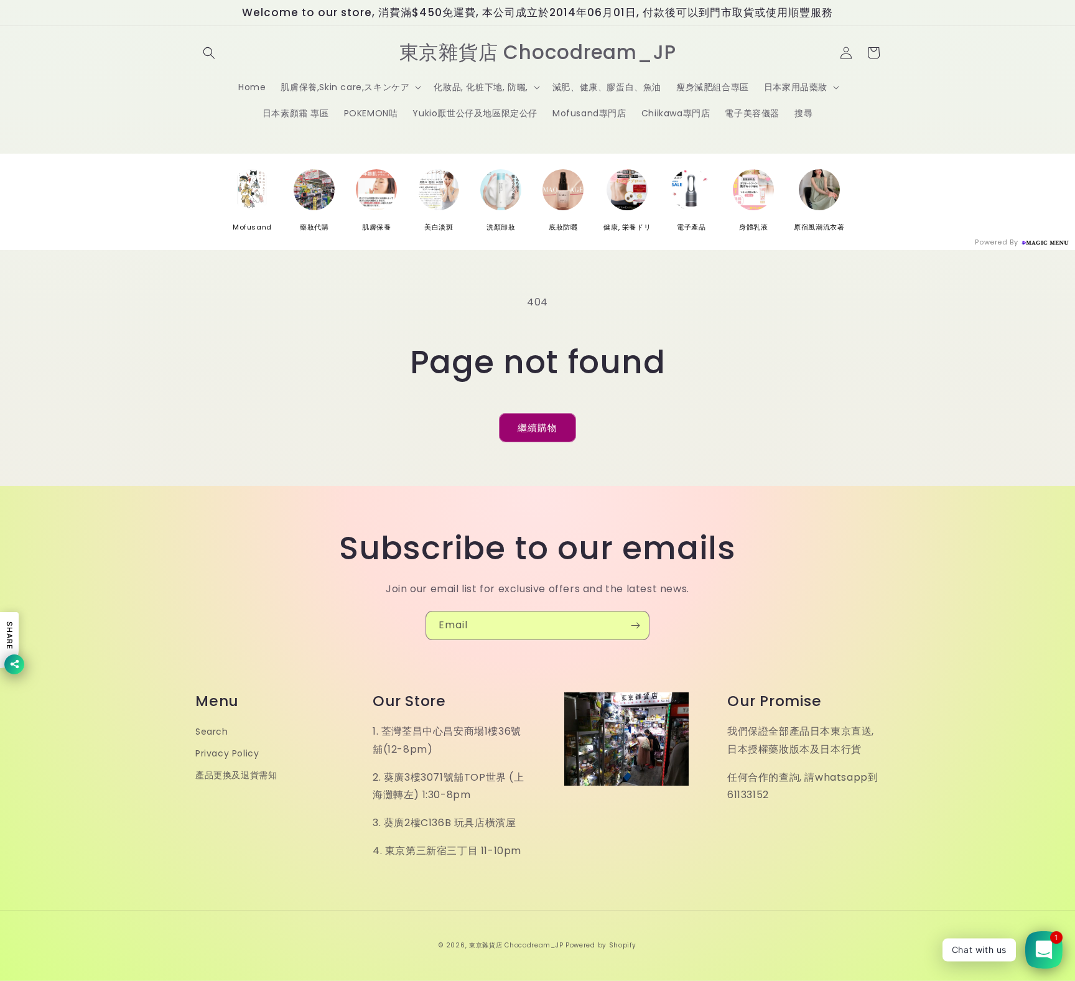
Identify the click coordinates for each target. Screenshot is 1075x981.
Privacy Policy (227, 753)
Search (211, 731)
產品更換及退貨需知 (236, 775)
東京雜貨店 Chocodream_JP (516, 945)
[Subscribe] (635, 625)
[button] (209, 53)
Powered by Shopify (600, 945)
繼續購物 (537, 427)
